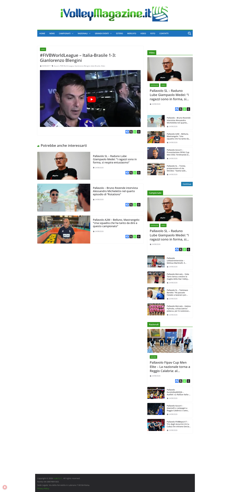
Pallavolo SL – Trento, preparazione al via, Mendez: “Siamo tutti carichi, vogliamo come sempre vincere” (177, 168)
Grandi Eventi (102, 33)
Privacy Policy (43, 488)
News (52, 33)
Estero (119, 33)
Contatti (164, 33)
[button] (72, 33)
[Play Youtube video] (91, 99)
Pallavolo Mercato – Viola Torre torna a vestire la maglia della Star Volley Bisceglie (178, 276)
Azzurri (56, 66)
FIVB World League (67, 66)
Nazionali (83, 33)
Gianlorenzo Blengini (82, 66)
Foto (152, 33)
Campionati (65, 33)
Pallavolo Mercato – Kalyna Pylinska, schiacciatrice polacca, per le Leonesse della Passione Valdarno (179, 308)
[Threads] (138, 131)
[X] (131, 131)
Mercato (131, 33)
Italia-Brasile (95, 66)
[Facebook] (127, 131)
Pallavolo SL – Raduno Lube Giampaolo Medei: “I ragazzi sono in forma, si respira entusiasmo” (115, 159)
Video (143, 33)
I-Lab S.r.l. (57, 478)
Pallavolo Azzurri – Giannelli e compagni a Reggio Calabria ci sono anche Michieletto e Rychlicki (177, 408)
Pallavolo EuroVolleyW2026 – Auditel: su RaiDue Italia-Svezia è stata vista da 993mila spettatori (178, 392)
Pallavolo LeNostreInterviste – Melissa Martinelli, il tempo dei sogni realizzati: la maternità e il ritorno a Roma (178, 260)
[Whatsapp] (135, 131)
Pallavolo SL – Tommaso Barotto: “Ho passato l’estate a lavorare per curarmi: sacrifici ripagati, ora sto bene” (178, 292)
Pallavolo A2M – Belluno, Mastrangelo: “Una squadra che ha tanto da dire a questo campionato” (116, 223)
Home (42, 33)
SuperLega (154, 85)
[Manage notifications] (5, 487)
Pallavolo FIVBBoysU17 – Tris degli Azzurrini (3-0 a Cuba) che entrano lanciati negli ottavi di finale (178, 424)
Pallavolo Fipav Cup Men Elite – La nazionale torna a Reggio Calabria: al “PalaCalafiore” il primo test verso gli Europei (170, 366)
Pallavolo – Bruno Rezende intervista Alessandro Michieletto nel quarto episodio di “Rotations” (115, 191)
